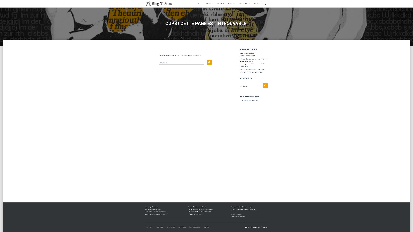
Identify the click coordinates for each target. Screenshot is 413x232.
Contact (257, 4)
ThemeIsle (264, 227)
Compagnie (232, 4)
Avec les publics (244, 4)
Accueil (199, 4)
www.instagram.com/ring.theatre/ (156, 214)
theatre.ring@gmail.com (153, 209)
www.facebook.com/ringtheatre (155, 212)
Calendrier (221, 4)
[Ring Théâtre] (159, 3)
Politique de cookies (238, 217)
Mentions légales (237, 214)
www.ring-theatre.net (152, 207)
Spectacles (209, 4)
